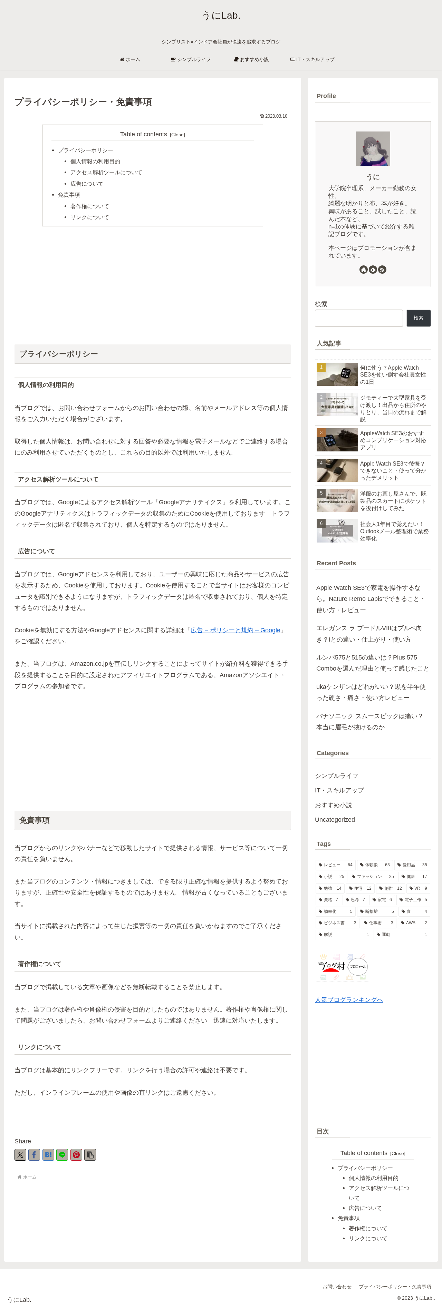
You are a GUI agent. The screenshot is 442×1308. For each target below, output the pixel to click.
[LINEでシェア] (62, 1155)
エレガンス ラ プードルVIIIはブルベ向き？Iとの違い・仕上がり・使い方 (369, 634)
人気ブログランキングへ (349, 999)
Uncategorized (335, 819)
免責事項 (69, 195)
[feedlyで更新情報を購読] (373, 269)
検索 (321, 304)
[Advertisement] (153, 285)
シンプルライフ (336, 775)
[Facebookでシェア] (34, 1155)
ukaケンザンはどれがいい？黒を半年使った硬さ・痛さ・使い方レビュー (371, 692)
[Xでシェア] (20, 1155)
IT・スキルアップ (339, 790)
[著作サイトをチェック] (363, 269)
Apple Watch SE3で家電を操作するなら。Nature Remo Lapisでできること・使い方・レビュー (371, 599)
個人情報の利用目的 (95, 161)
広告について (87, 183)
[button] (90, 1155)
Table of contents (143, 134)
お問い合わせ (337, 1286)
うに (373, 176)
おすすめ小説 (333, 805)
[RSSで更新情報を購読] (382, 269)
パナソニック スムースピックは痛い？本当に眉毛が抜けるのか (370, 722)
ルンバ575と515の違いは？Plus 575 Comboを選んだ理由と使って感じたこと (373, 663)
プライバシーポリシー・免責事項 (395, 1286)
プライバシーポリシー (85, 150)
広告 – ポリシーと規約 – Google (235, 630)
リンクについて (89, 217)
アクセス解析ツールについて (106, 172)
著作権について (89, 206)
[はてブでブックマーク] (48, 1155)
